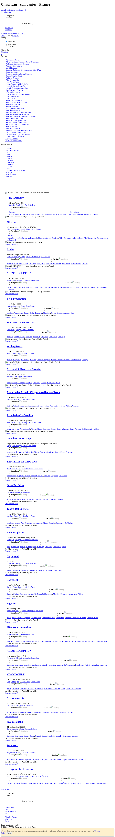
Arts (51, 406)
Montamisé (10, 330)
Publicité (55, 238)
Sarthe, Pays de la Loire (28, 729)
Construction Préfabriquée (58, 759)
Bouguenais (11, 423)
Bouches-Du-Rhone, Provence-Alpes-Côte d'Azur (32, 776)
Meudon (10, 516)
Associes (21, 383)
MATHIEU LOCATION (21, 322)
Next (8, 789)
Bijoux (36, 452)
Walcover (12, 745)
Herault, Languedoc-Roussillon (27, 280)
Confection (30, 689)
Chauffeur (62, 712)
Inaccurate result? (11, 244)
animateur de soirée (13, 641)
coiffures (62, 452)
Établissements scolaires (90, 429)
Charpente (44, 759)
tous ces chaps (15, 721)
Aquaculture (18, 313)
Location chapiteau (43, 360)
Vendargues (11, 280)
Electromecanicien (63, 313)
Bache (9, 618)
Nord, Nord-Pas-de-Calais (25, 205)
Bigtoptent (13, 556)
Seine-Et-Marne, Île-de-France (32, 469)
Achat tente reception (33, 214)
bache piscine (17, 618)
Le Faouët (10, 492)
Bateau (26, 313)
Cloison (23, 689)
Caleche (42, 452)
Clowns (43, 383)
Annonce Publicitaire (14, 264)
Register (8, 10)
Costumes (69, 452)
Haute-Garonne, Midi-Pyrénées (24, 587)
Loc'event (12, 579)
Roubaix (12, 205)
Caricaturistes (102, 641)
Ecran (63, 689)
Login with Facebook (18, 10)
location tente (76, 360)
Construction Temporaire (77, 759)
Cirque (53, 313)
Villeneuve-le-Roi (13, 229)
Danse (57, 383)
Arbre (9, 499)
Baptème (20, 476)
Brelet (10, 249)
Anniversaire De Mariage (16, 452)
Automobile (22, 712)
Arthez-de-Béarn (13, 611)
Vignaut (11, 603)
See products (74, 212)
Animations (30, 406)
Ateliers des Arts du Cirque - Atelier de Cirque (33, 392)
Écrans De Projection (73, 689)
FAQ (7, 813)
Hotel (60, 570)
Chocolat (70, 712)
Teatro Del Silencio (18, 508)
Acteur (9, 383)
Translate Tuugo (11, 817)
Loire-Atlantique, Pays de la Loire (38, 257)
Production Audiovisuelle (28, 238)
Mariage (85, 360)
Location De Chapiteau (48, 665)
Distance (11, 46)
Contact (11, 212)
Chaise (22, 337)
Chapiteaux (41, 264)
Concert (33, 360)
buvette (15, 570)
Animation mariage (45, 641)
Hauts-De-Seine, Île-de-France (25, 516)
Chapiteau (95, 214)
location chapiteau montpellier (61, 287)
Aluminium (15, 547)
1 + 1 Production (16, 298)
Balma (9, 587)
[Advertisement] (42, 184)
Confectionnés (36, 618)
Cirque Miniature (62, 429)
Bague (74, 641)
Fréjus (9, 446)
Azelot (9, 353)
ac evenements (12, 712)
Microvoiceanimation (19, 627)
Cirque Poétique (75, 429)
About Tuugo (10, 807)
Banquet (25, 499)
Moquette (63, 594)
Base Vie (19, 759)
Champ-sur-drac (12, 705)
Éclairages (24, 783)
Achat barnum (20, 214)
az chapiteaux (14, 346)
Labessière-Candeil (13, 563)
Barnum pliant (31, 547)
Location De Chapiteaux (81, 287)
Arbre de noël (16, 499)
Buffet (29, 712)
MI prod (11, 221)
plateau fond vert (13, 238)
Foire (45, 570)
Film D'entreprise (90, 238)
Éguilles (9, 776)
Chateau (60, 499)
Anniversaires (11, 476)
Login (3, 10)
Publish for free (7, 34)
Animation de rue (13, 429)
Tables (80, 594)
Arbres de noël (25, 429)
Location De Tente (81, 665)
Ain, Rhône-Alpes (25, 376)
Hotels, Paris (26, 24)
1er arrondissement (13, 306)
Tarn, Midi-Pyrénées (29, 563)
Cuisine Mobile (47, 736)
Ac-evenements (15, 698)
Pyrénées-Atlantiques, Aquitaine (31, 611)
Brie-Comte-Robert (13, 469)
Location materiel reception (81, 214)
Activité (9, 406)
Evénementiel (76, 264)
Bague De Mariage (84, 641)
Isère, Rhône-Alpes (26, 705)
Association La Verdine (20, 415)
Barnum (11, 214)
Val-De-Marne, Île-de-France (31, 229)
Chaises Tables (12, 287)
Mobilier (56, 594)
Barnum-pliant (15, 532)
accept (9, 833)
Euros (64, 547)
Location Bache (92, 618)
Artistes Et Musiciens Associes (24, 369)
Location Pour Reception (98, 665)
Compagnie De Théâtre (64, 523)
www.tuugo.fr (6, 12)
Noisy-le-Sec (11, 682)
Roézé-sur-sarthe (13, 729)
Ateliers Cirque (36, 429)
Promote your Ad (19, 34)
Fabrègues (10, 540)
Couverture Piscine (48, 618)
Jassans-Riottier (12, 376)
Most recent (12, 44)
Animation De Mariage (29, 641)
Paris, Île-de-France (28, 306)
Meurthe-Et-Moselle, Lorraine (23, 353)
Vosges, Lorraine (29, 753)
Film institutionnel (44, 238)
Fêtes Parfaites (15, 485)
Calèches (45, 499)
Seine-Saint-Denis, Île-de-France (28, 682)
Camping (40, 547)
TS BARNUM (16, 197)
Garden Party (52, 570)
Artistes (15, 383)
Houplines (10, 634)
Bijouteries (29, 452)
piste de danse (72, 594)
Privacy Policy (10, 811)
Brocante (34, 476)
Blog (7, 821)
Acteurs (17, 523)
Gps (72, 313)
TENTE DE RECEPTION (22, 461)
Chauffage (39, 287)
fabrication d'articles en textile (75, 618)
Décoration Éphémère (52, 689)
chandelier (36, 337)
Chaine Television (35, 313)
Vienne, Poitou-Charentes (25, 330)
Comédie (52, 523)
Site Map (8, 819)
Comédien (51, 383)
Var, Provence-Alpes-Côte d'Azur (24, 446)
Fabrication (60, 618)
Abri (8, 547)
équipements (66, 264)
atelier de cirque (59, 406)
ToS (6, 809)
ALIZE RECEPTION (19, 273)
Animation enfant (19, 406)
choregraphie (37, 523)
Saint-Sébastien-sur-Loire (16, 257)
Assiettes (10, 337)
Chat (56, 452)
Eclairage (46, 287)
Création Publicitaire (53, 264)
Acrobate (10, 313)
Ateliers (68, 406)
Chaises (29, 337)
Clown (31, 736)
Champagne (36, 712)
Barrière (9, 570)
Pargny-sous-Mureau (14, 753)
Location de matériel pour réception (56, 783)
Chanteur (28, 383)
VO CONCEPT (15, 674)
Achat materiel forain (63, 214)
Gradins (84, 264)
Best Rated (11, 42)
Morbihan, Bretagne (22, 492)
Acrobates (10, 523)
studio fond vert (77, 238)
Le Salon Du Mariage (19, 438)
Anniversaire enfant (42, 406)
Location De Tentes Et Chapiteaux (40, 594)
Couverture (39, 689)
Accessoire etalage (48, 214)
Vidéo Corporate (65, 238)
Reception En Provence (20, 769)
